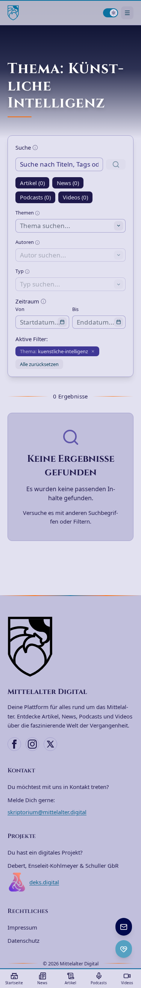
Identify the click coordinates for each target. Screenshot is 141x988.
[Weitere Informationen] (35, 147)
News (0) (68, 183)
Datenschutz (23, 940)
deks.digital (44, 882)
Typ (20, 271)
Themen (25, 212)
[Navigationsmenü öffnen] (127, 12)
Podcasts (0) (35, 197)
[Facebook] (14, 744)
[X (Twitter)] (50, 744)
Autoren (25, 242)
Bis (75, 309)
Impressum (22, 927)
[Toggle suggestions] (118, 226)
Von (19, 309)
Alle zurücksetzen (39, 364)
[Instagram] (32, 744)
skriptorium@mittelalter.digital (47, 812)
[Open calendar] (62, 322)
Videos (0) (75, 197)
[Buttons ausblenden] (131, 918)
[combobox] (70, 225)
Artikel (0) (32, 183)
